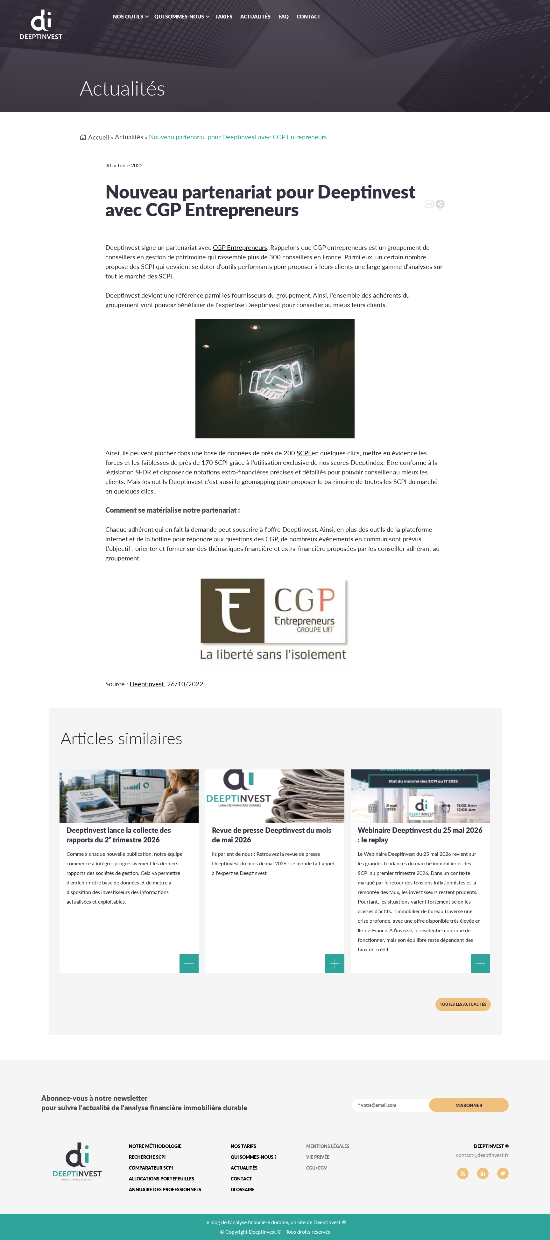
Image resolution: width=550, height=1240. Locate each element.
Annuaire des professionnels (165, 1189)
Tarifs (223, 16)
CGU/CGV (316, 1168)
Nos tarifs (243, 1146)
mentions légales (327, 1146)
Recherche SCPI (147, 1157)
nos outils (128, 16)
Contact (309, 16)
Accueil (98, 137)
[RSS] (463, 1173)
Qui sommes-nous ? (254, 1157)
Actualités (255, 16)
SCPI (304, 453)
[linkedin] (483, 1173)
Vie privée (317, 1157)
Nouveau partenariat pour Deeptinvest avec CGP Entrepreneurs (238, 137)
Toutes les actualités (463, 1004)
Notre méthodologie (155, 1146)
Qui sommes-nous (179, 16)
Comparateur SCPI (151, 1168)
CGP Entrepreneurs (240, 247)
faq (284, 16)
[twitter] (503, 1173)
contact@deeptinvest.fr (482, 1155)
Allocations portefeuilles (161, 1178)
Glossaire (243, 1189)
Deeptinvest (147, 684)
